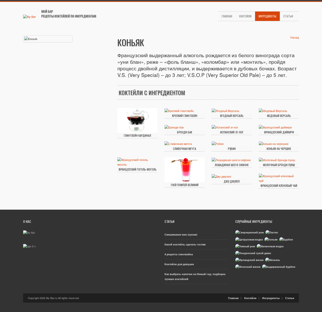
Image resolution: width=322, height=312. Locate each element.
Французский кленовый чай (278, 186)
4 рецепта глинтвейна (179, 254)
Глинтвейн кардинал (137, 135)
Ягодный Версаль (232, 116)
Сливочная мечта (184, 149)
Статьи (288, 16)
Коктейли (245, 16)
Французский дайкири (279, 132)
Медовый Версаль (279, 116)
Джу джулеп (232, 181)
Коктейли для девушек (179, 264)
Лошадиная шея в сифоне (232, 165)
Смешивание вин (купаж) (181, 234)
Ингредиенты (267, 16)
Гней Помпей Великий (184, 185)
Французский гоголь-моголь (138, 169)
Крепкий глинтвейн (184, 116)
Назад (294, 37)
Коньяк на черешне (279, 149)
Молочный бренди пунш (279, 165)
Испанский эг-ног (232, 132)
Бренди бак (184, 132)
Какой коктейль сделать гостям (185, 244)
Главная (227, 16)
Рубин (232, 149)
